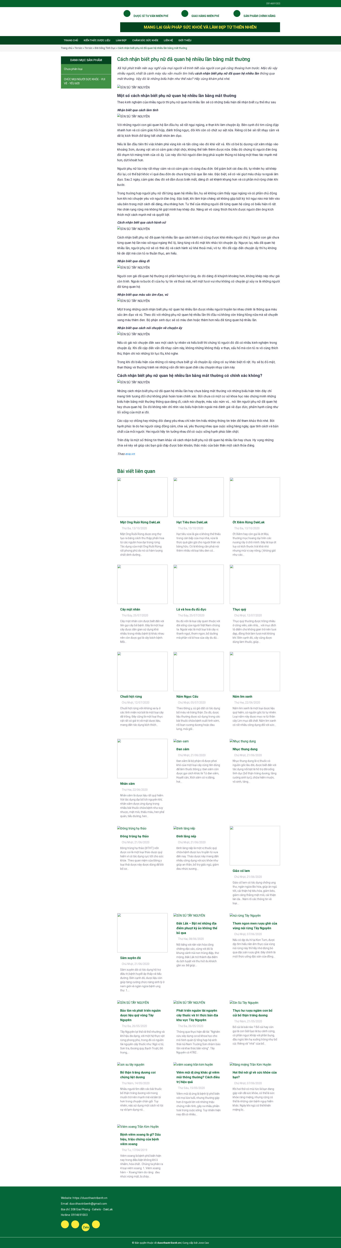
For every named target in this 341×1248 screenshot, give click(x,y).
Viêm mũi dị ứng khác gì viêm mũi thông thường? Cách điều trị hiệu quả (198, 1077)
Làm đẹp (121, 40)
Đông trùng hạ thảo (134, 836)
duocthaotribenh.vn (169, 1242)
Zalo (86, 1227)
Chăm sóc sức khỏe (145, 40)
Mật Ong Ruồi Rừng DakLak (140, 522)
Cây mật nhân (130, 609)
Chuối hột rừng (131, 696)
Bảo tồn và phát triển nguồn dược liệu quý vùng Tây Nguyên (140, 1015)
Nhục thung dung (245, 749)
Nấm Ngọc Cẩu (187, 696)
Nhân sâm (127, 784)
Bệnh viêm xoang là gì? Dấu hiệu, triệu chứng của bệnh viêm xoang (140, 1139)
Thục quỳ (239, 609)
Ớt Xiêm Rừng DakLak (249, 522)
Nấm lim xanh (242, 696)
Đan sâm (182, 749)
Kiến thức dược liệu (97, 40)
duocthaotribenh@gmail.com (88, 1203)
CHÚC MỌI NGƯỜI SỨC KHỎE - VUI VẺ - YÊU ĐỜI (84, 81)
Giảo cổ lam (241, 871)
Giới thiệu (184, 40)
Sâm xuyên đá (130, 958)
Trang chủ (71, 40)
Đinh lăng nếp (186, 836)
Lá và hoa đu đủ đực (191, 609)
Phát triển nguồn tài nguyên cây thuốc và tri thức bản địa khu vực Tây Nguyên (197, 1015)
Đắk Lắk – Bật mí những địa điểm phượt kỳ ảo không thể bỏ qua (196, 928)
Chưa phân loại (73, 69)
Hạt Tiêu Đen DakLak (192, 522)
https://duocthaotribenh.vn (90, 1198)
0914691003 (79, 1214)
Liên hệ (168, 40)
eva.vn (130, 454)
